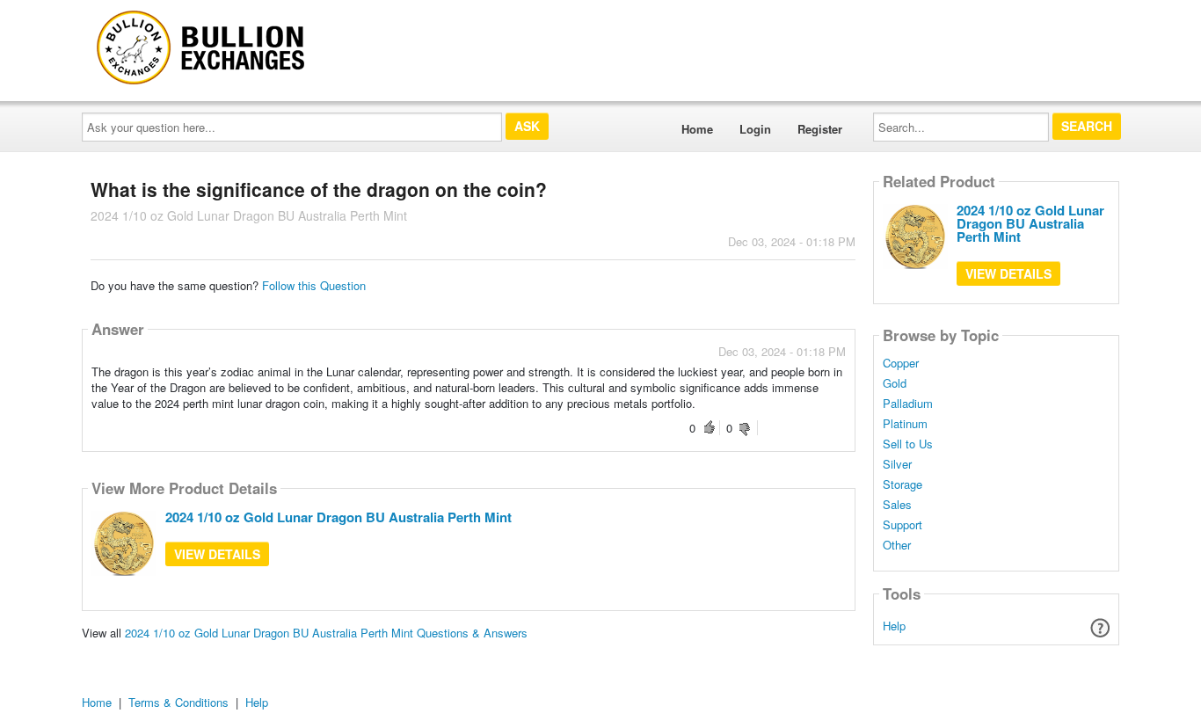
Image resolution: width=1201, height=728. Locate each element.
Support (902, 525)
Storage (902, 484)
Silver (897, 464)
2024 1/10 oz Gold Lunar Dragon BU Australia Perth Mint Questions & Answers (326, 632)
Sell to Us (908, 444)
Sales (897, 505)
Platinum (905, 424)
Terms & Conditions (178, 702)
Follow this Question (314, 285)
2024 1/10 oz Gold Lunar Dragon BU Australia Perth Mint (338, 517)
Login (755, 128)
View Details (217, 554)
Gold (894, 383)
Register (819, 128)
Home (697, 128)
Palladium (908, 403)
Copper (901, 363)
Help (894, 625)
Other (897, 545)
